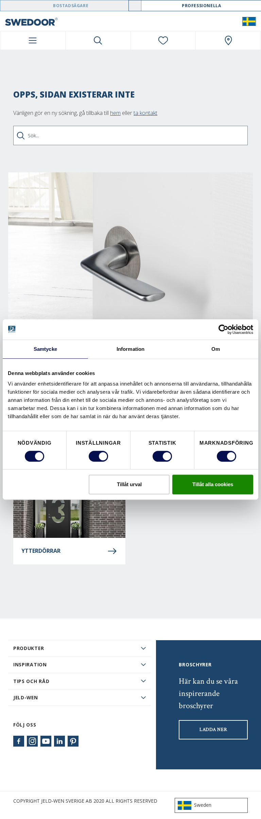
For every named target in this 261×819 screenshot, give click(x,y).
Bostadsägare (70, 5)
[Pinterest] (73, 741)
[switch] (98, 456)
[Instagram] (32, 741)
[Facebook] (18, 741)
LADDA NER (213, 730)
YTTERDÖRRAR (40, 550)
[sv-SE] (249, 21)
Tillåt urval (129, 484)
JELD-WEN (25, 697)
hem (115, 113)
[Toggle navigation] (33, 40)
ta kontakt (145, 113)
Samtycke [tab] (45, 349)
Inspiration (30, 664)
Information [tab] (130, 349)
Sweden (202, 805)
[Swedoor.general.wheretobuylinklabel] (228, 40)
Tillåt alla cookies (212, 484)
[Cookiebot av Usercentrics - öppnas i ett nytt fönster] (223, 329)
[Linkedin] (59, 741)
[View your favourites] (163, 40)
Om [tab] (215, 349)
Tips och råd (31, 681)
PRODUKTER (28, 648)
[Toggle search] (98, 40)
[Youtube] (45, 741)
